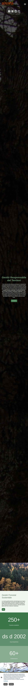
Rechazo (11, 684)
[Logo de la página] (7, 4)
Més (3, 609)
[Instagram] (12, 11)
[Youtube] (16, 11)
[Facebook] (9, 11)
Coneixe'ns (14, 300)
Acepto (5, 684)
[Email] (19, 11)
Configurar (6, 681)
